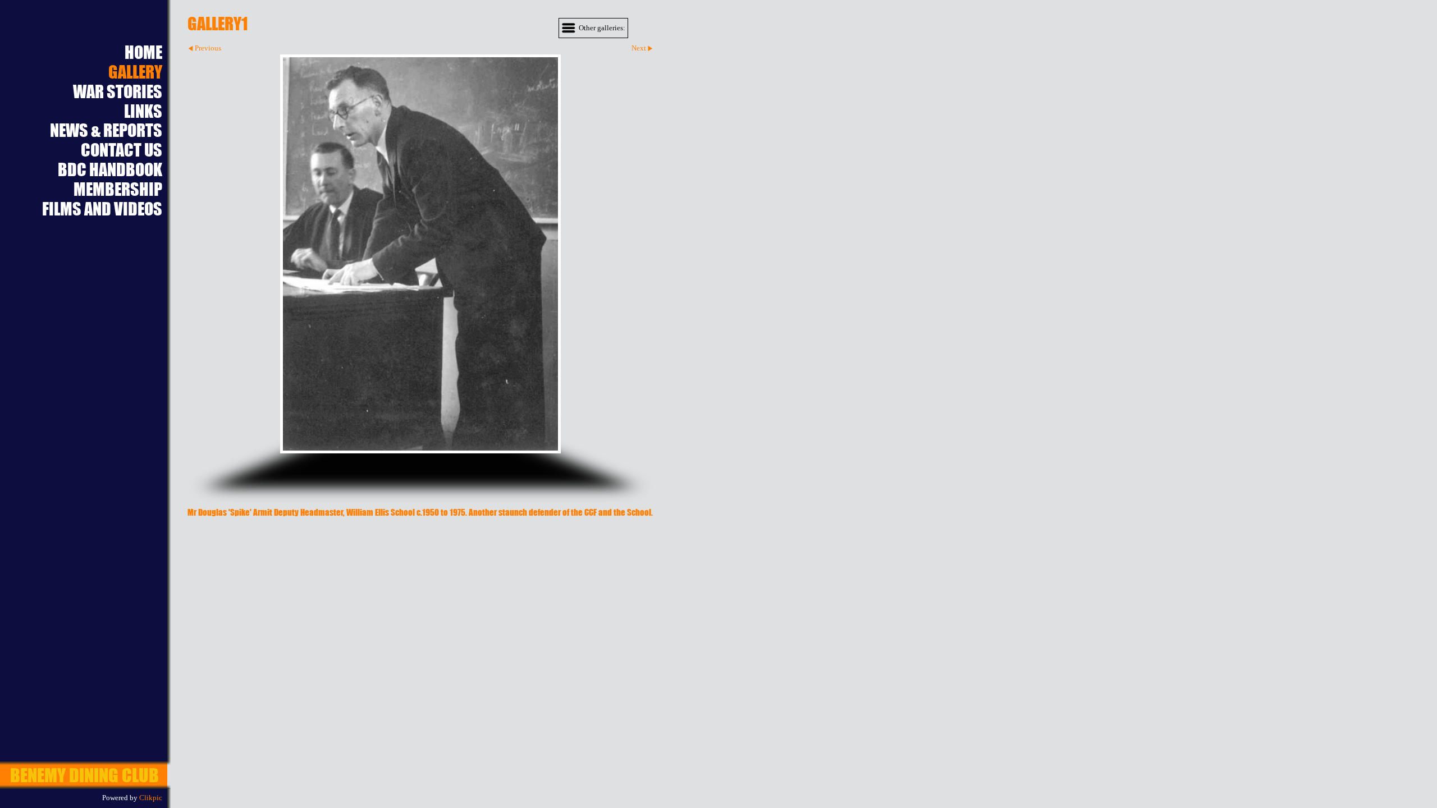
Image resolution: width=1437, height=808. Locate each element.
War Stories (117, 92)
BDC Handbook (110, 170)
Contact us (121, 150)
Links (143, 111)
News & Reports (106, 130)
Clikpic (150, 798)
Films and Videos (102, 209)
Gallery (135, 72)
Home (143, 52)
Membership (118, 189)
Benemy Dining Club (84, 774)
